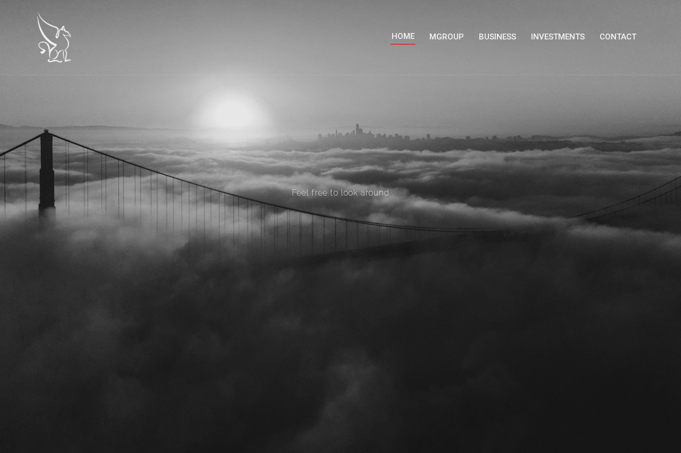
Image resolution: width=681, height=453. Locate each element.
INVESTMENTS (558, 37)
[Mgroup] (58, 37)
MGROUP (446, 37)
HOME (403, 36)
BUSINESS (497, 37)
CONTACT (618, 37)
